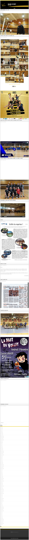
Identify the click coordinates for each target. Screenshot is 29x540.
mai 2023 (1, 472)
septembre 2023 (2, 468)
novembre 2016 (2, 508)
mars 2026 (2, 432)
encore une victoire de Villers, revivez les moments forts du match (11, 120)
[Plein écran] (24, 216)
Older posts (1, 422)
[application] (13, 210)
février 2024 (2, 462)
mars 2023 (2, 474)
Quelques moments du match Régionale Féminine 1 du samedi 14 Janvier (12, 158)
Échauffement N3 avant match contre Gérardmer (8, 200)
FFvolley (2, 219)
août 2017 (2, 502)
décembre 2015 (2, 519)
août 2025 (2, 441)
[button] (12, 210)
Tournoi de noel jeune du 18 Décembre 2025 (7, 35)
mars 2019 (2, 487)
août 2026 (2, 427)
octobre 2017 (2, 499)
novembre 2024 (2, 452)
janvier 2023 (2, 477)
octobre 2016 (2, 509)
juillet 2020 (2, 484)
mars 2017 (2, 504)
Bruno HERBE (7, 9)
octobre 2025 (2, 438)
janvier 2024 (2, 463)
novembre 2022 (2, 478)
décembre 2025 (2, 436)
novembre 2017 (2, 498)
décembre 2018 (2, 489)
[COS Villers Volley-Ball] (15, 6)
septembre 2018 (2, 493)
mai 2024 (1, 458)
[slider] (12, 216)
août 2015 (2, 524)
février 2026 (2, 433)
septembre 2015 (2, 523)
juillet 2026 (2, 428)
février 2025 (2, 448)
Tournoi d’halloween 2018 (4, 378)
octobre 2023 (2, 467)
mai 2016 (1, 514)
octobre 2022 (2, 479)
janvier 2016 (2, 518)
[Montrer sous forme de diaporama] (14, 84)
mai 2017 (1, 503)
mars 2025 (2, 447)
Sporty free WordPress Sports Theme (14, 538)
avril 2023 (2, 473)
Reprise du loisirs (3, 263)
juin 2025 (1, 443)
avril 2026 (2, 431)
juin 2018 (1, 497)
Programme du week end (4, 404)
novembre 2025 (2, 437)
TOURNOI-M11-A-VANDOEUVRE (4, 310)
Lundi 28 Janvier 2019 (4, 279)
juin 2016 (1, 513)
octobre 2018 (2, 492)
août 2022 (2, 482)
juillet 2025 (2, 442)
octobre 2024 (2, 453)
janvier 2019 (2, 488)
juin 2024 (1, 457)
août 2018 (2, 494)
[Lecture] (1, 216)
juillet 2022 (2, 483)
